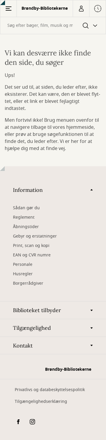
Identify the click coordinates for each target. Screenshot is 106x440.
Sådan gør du (26, 208)
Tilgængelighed (32, 327)
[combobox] (53, 25)
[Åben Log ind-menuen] (81, 8)
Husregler (23, 274)
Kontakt (23, 345)
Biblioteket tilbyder (37, 310)
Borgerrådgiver (28, 283)
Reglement (23, 217)
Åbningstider (26, 227)
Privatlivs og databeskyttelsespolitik (50, 390)
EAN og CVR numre (32, 255)
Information (28, 190)
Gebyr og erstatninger (35, 236)
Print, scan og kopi (31, 246)
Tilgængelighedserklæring (41, 401)
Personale (22, 264)
